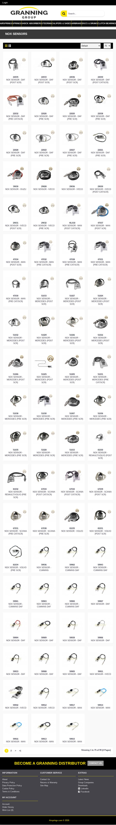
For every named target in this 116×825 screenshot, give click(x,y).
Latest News (83, 779)
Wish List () (7, 810)
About (4, 779)
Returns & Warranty (48, 782)
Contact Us (45, 779)
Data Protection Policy (12, 785)
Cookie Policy (8, 788)
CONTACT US (95, 763)
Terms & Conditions (10, 791)
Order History (8, 807)
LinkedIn (84, 788)
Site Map (44, 785)
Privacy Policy (8, 782)
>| (20, 751)
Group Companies (86, 782)
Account (6, 804)
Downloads (83, 785)
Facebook (85, 792)
